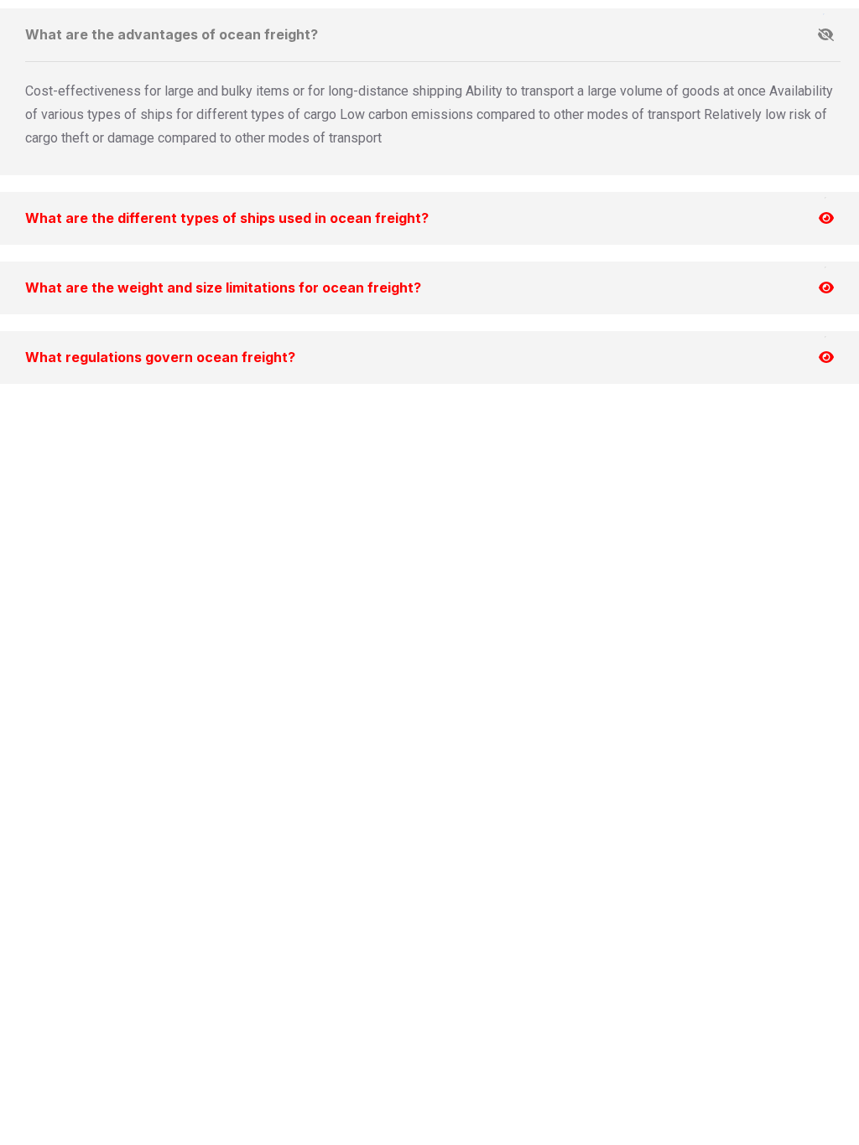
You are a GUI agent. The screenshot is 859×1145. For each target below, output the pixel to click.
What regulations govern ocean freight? (160, 357)
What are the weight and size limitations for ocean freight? (223, 287)
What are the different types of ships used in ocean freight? (227, 218)
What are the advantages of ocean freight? (171, 34)
